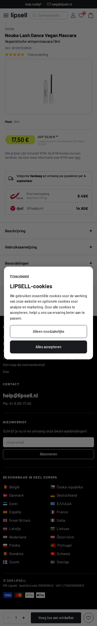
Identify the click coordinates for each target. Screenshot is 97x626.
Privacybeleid (19, 276)
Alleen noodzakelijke (48, 331)
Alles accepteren (48, 347)
